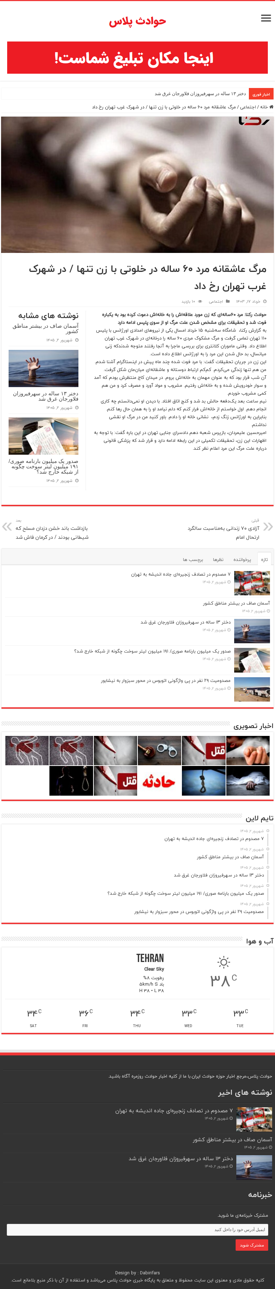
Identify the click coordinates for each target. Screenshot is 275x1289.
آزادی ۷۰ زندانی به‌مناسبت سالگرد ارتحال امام (223, 529)
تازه (264, 559)
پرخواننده (242, 559)
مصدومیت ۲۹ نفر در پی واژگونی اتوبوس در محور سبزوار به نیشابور (166, 680)
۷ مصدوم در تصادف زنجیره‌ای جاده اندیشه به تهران (181, 574)
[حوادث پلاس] (137, 21)
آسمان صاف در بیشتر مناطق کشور (45, 328)
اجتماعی (248, 107)
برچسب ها (193, 559)
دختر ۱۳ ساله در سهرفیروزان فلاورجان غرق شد (200, 93)
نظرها (218, 559)
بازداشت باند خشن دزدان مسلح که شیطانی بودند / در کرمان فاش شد (52, 529)
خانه (264, 107)
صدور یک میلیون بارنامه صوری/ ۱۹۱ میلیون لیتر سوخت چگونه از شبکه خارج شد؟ (43, 466)
